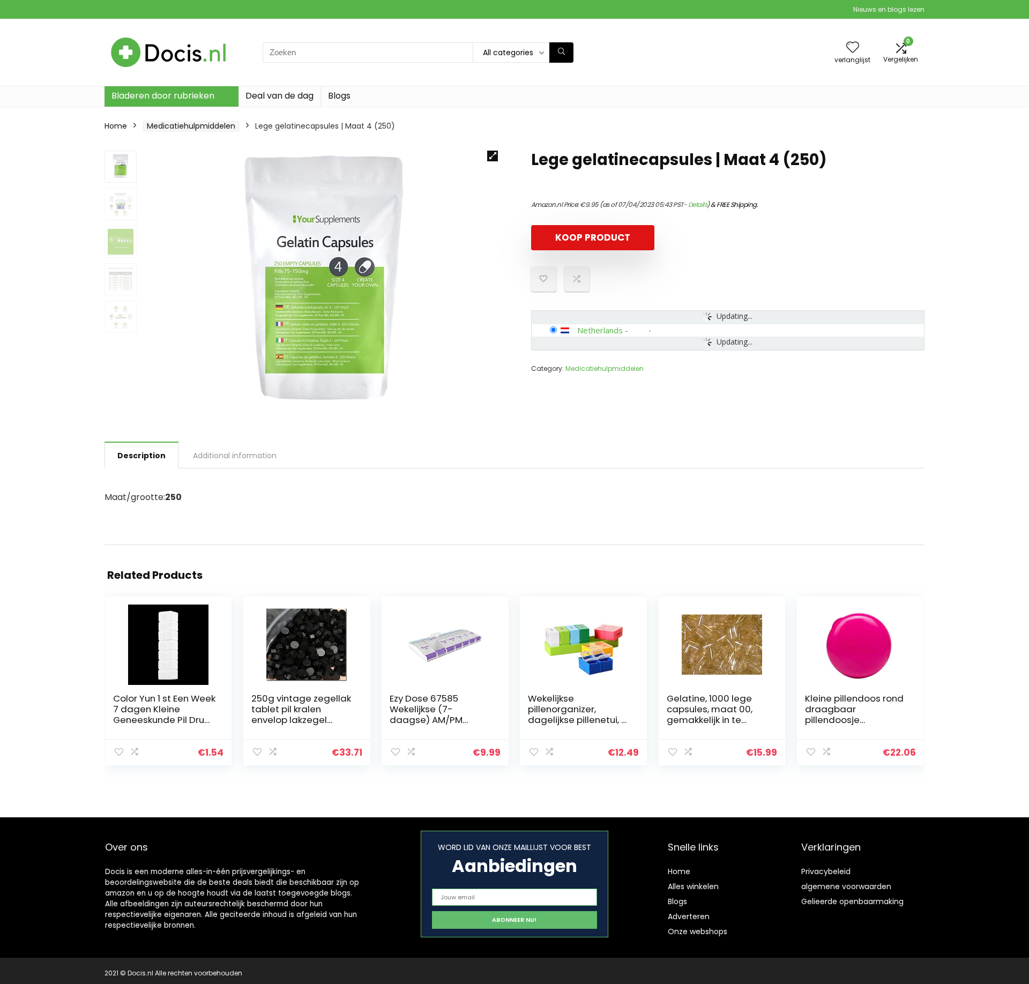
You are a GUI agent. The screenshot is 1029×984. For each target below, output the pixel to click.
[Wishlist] (852, 48)
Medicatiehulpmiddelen (191, 126)
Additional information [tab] (235, 455)
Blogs (339, 96)
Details (697, 204)
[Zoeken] (561, 52)
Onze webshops (697, 931)
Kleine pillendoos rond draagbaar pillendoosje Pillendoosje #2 (854, 714)
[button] (492, 156)
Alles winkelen (693, 886)
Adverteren (689, 916)
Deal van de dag (279, 96)
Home (116, 126)
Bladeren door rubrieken (162, 96)
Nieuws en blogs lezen (888, 9)
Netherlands (600, 330)
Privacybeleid (826, 871)
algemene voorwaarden (846, 886)
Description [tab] (141, 455)
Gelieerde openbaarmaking (852, 901)
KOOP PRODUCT (592, 237)
